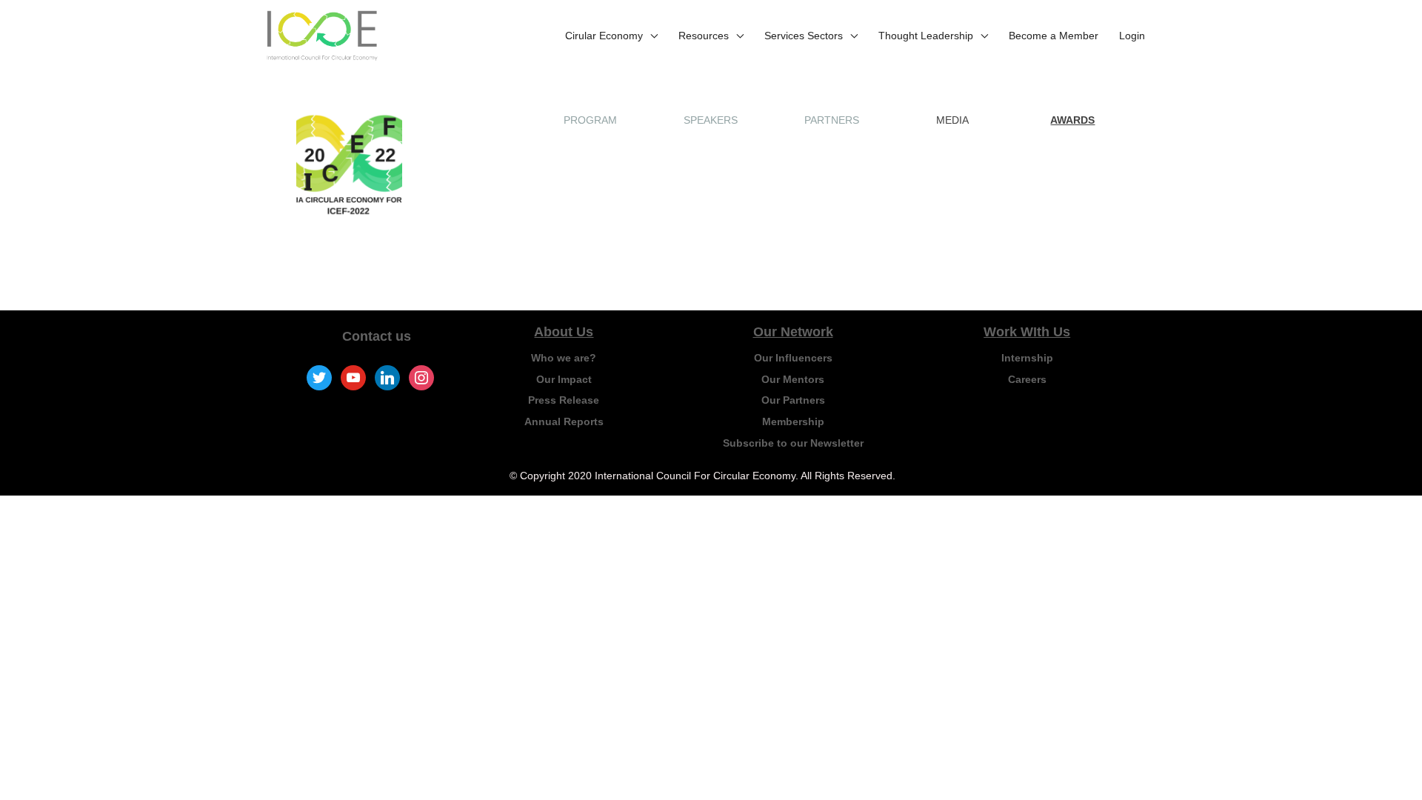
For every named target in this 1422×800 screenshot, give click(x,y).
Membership (793, 421)
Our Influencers (793, 358)
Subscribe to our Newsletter (793, 443)
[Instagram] (421, 377)
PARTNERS (831, 120)
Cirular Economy (604, 35)
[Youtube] (353, 377)
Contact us (376, 336)
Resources (703, 35)
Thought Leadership (925, 35)
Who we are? (563, 358)
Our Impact (564, 379)
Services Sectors (803, 35)
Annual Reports (564, 421)
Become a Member (1053, 35)
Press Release (563, 400)
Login (1132, 35)
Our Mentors (792, 379)
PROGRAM (590, 120)
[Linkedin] (387, 377)
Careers (1027, 379)
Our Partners (793, 400)
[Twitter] (319, 377)
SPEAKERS (711, 120)
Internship (1027, 358)
